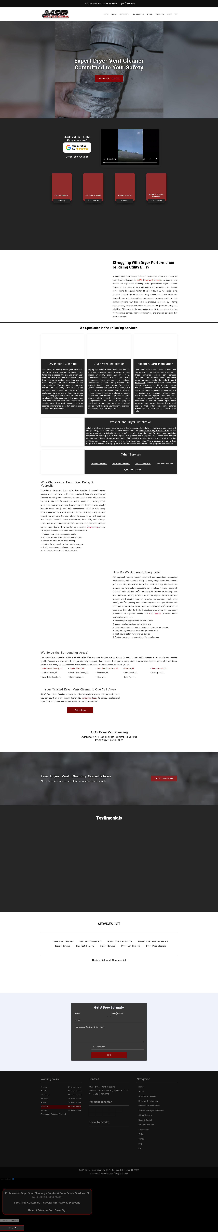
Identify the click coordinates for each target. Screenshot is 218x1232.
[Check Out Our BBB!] (109, 980)
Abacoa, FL (129, 668)
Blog (169, 14)
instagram (100, 1130)
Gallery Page (80, 710)
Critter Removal (143, 463)
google (96, 1130)
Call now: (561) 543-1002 (109, 78)
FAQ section (155, 613)
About (114, 14)
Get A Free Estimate (164, 778)
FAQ (175, 14)
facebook (91, 1130)
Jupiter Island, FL (77, 668)
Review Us (12, 1228)
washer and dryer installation (154, 430)
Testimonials (138, 14)
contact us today (89, 698)
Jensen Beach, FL (159, 668)
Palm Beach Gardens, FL (107, 668)
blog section (92, 527)
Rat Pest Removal (121, 463)
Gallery (150, 14)
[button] (77, 147)
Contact (160, 14)
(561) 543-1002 (128, 4)
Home (106, 14)
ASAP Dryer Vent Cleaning (149, 280)
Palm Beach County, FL (52, 668)
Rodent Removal (99, 463)
